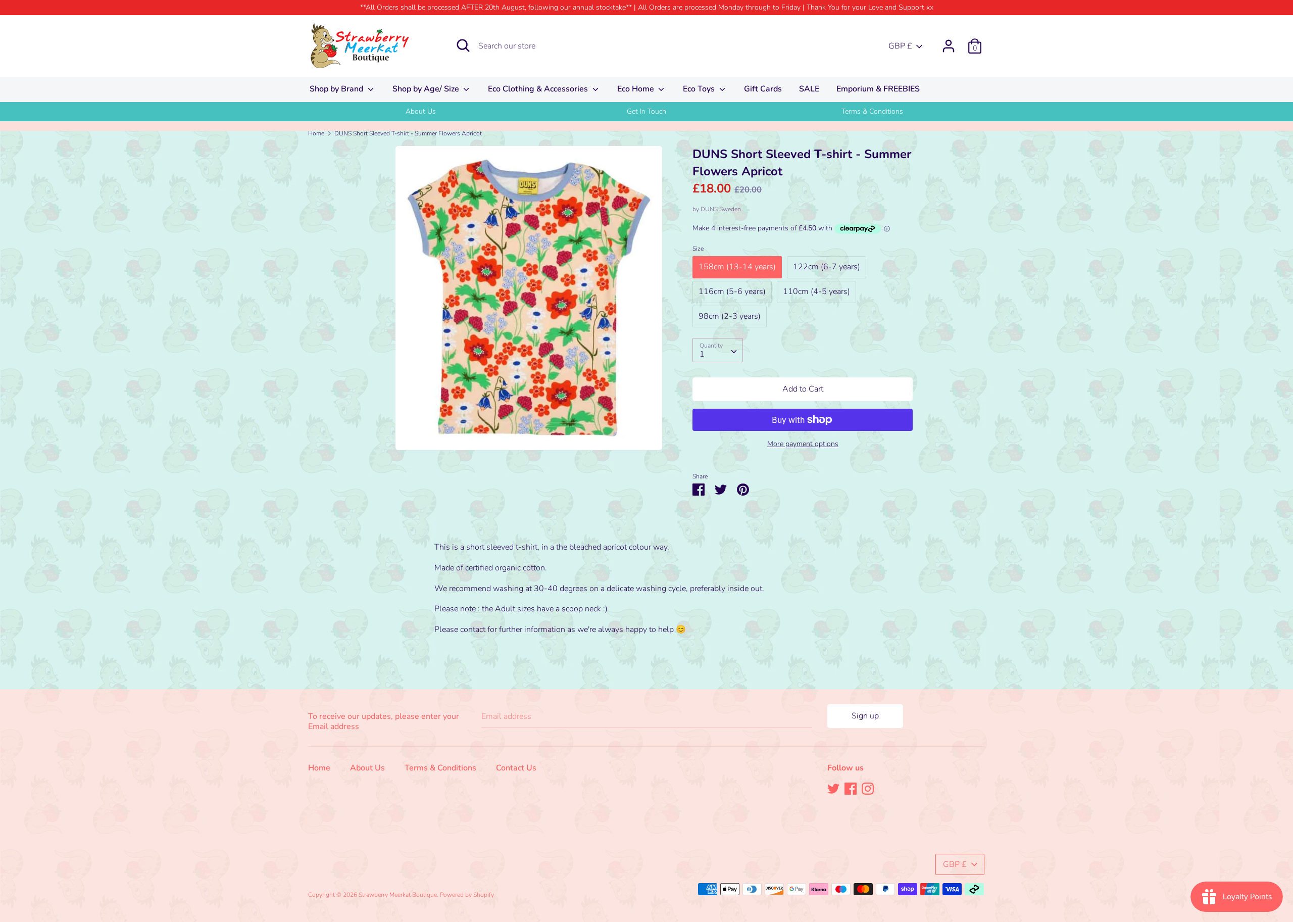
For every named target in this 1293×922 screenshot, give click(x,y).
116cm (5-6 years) (732, 291)
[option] (421, 111)
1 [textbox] (702, 354)
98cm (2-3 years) (730, 316)
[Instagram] (868, 788)
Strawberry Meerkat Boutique (398, 895)
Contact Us (516, 767)
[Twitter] (833, 788)
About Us (421, 111)
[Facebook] (850, 788)
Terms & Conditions (872, 111)
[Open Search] (463, 45)
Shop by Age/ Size (426, 88)
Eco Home (636, 88)
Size (698, 249)
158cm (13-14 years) (737, 266)
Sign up (865, 715)
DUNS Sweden (721, 209)
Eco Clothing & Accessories (539, 88)
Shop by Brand (337, 88)
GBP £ (900, 46)
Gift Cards (763, 88)
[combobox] (717, 350)
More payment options (802, 444)
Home (319, 767)
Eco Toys (700, 88)
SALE (809, 88)
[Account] (948, 41)
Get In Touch (646, 111)
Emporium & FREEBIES (878, 88)
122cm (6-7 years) (826, 266)
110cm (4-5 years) (816, 291)
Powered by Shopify (467, 895)
